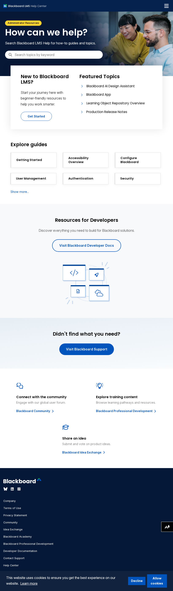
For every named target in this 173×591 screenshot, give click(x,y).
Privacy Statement (15, 515)
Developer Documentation (20, 551)
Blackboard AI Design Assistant (110, 86)
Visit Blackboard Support (86, 349)
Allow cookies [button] (157, 580)
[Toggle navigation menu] (166, 6)
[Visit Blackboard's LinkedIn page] (12, 489)
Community (10, 522)
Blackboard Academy (17, 536)
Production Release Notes (106, 112)
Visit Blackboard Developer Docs (86, 245)
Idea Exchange (13, 529)
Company (9, 500)
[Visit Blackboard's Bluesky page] (5, 489)
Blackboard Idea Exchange (82, 452)
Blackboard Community (33, 411)
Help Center (11, 565)
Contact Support (13, 558)
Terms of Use (12, 508)
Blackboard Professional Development (124, 411)
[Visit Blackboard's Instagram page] (19, 489)
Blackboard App (98, 94)
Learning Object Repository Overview (115, 103)
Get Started (36, 116)
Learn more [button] (29, 583)
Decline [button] (137, 581)
